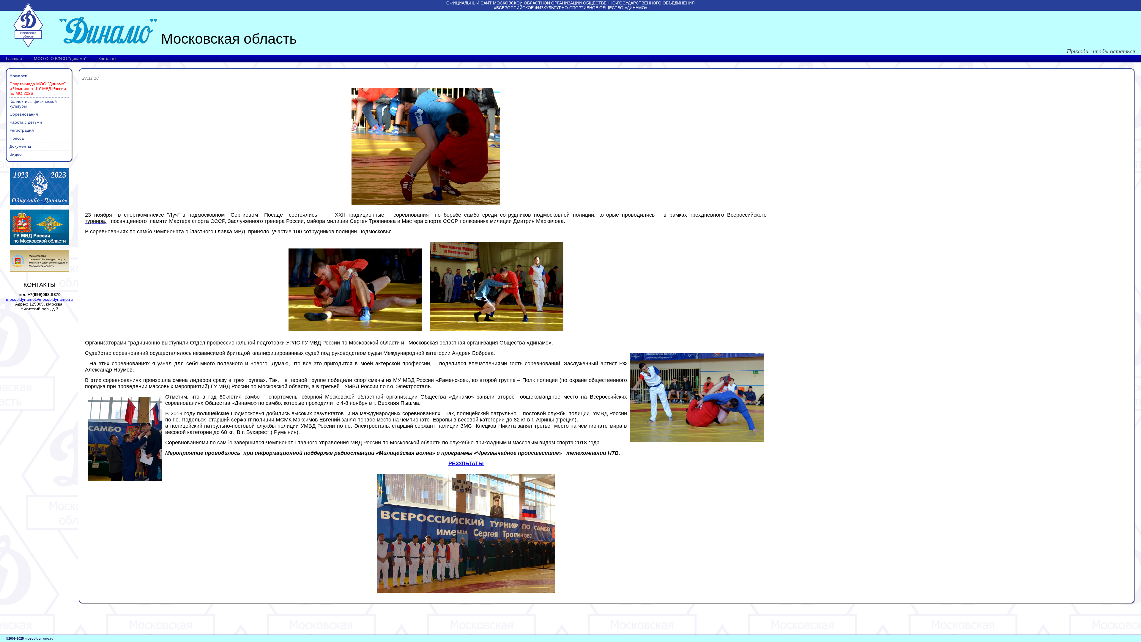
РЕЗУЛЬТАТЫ (466, 463)
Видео (16, 154)
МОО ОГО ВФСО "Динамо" (60, 58)
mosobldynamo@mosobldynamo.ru (39, 299)
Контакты (107, 58)
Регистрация (22, 130)
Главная (14, 58)
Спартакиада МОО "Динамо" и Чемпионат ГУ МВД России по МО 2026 (38, 88)
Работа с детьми (26, 122)
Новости (19, 75)
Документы (20, 146)
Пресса (17, 138)
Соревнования (24, 114)
